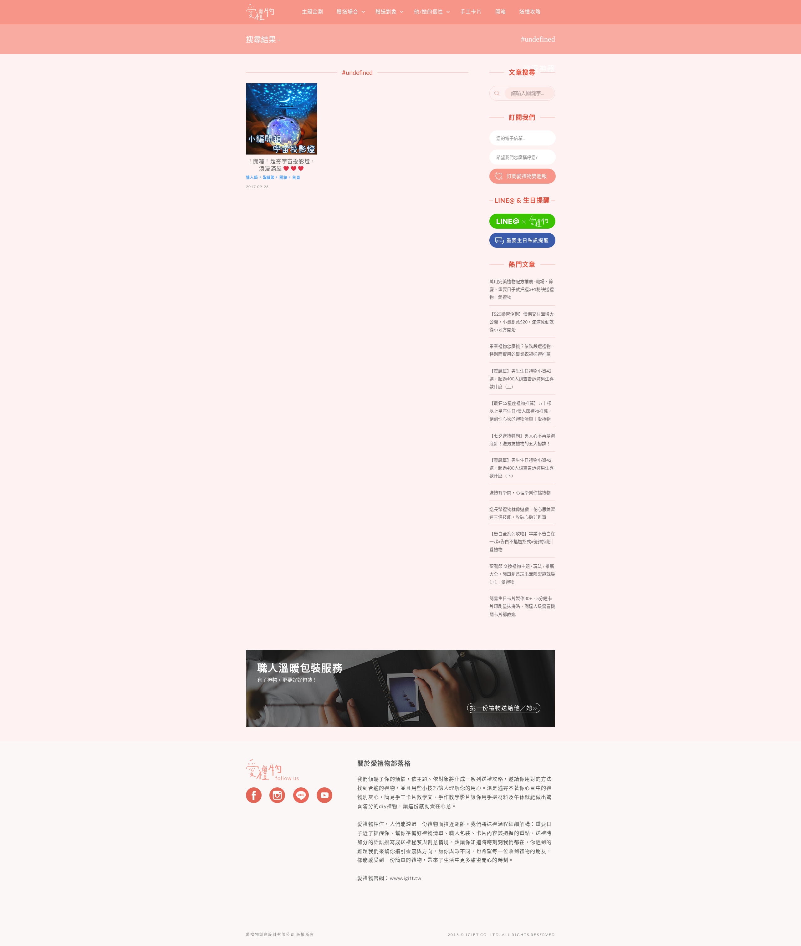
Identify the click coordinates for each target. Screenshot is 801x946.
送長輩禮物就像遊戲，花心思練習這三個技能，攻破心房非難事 (522, 513)
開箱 (500, 11)
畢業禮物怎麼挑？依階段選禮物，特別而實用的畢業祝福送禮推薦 (522, 350)
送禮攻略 (530, 11)
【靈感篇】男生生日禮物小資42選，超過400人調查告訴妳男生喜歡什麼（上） (521, 378)
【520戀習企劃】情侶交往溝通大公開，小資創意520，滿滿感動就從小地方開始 (521, 321)
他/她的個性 (428, 11)
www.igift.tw (406, 878)
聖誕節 (269, 177)
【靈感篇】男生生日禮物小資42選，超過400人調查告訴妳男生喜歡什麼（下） (521, 467)
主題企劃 (312, 11)
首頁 (260, 12)
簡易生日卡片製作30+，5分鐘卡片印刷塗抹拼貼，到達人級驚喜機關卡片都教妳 (522, 606)
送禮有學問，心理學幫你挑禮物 (520, 492)
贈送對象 (386, 11)
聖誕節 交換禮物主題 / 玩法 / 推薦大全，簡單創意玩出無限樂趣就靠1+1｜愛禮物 (522, 573)
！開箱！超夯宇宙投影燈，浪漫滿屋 (281, 165)
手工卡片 (471, 11)
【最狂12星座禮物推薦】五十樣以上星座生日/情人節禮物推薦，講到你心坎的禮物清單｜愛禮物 (520, 410)
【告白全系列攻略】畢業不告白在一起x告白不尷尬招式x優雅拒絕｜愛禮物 (522, 541)
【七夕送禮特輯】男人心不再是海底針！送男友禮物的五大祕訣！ (522, 439)
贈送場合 (347, 11)
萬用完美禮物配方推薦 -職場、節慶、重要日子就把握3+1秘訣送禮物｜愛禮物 (521, 289)
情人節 (252, 177)
